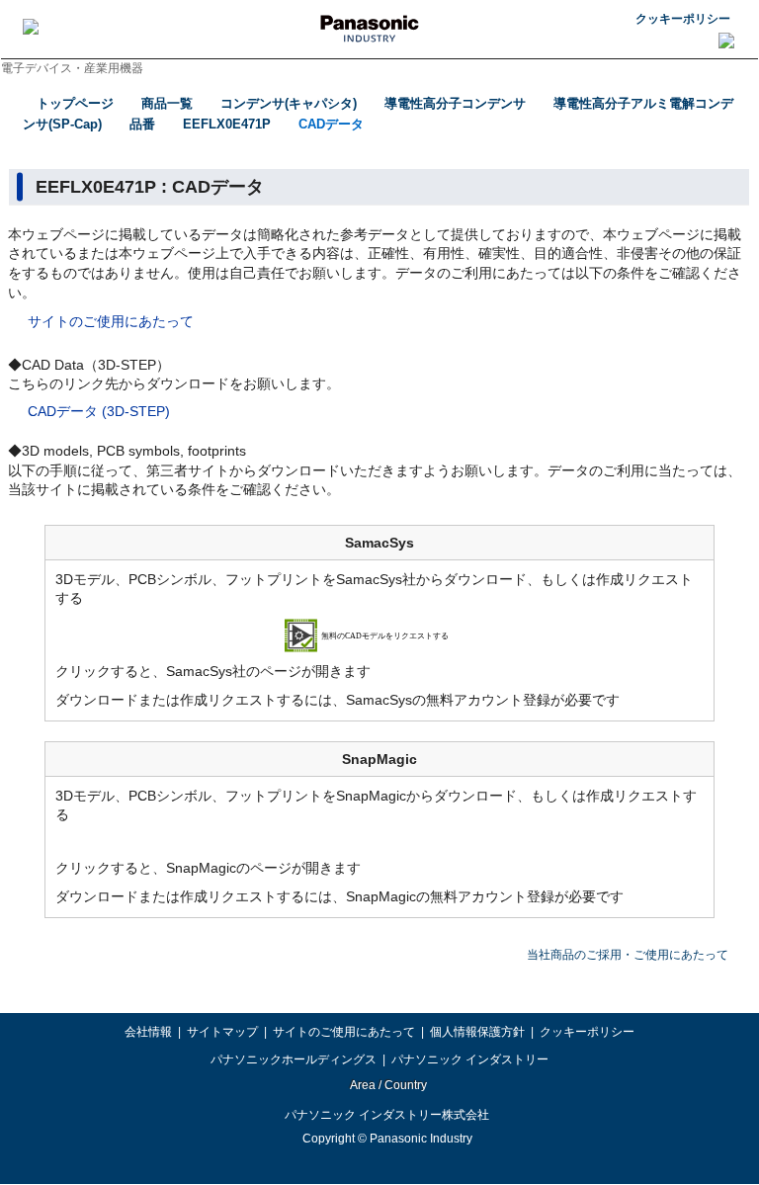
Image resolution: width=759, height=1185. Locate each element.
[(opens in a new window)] (380, 633)
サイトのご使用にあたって (111, 321)
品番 (142, 124)
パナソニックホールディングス (294, 1059)
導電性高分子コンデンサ (455, 103)
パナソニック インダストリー (469, 1059)
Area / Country (387, 1085)
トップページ (75, 103)
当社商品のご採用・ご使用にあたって (627, 955)
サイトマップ (222, 1032)
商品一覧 (167, 103)
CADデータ (331, 124)
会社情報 (148, 1032)
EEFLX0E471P (227, 124)
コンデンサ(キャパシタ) (288, 103)
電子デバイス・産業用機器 (72, 68)
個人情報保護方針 (477, 1032)
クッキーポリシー (682, 19)
